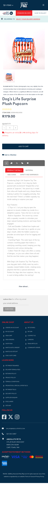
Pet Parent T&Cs (11, 389)
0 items (8, 5)
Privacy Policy (11, 377)
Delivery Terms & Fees (13, 369)
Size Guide (11, 175)
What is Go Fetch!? (11, 351)
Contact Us (32, 335)
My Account (10, 331)
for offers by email (14, 299)
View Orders (10, 339)
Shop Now (9, 343)
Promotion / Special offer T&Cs (17, 385)
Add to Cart (24, 146)
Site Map (8, 405)
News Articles (32, 343)
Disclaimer (9, 401)
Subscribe (9, 309)
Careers (31, 339)
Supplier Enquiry (11, 397)
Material (29, 170)
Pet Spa (30, 331)
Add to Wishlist (10, 155)
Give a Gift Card (11, 355)
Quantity (6, 124)
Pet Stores (31, 327)
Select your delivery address (28, 19)
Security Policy (11, 393)
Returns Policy (11, 373)
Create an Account (12, 327)
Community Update (34, 347)
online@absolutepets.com (15, 428)
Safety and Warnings (29, 175)
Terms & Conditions (12, 381)
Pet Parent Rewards (12, 365)
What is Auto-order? (13, 347)
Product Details (14, 170)
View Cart (9, 335)
